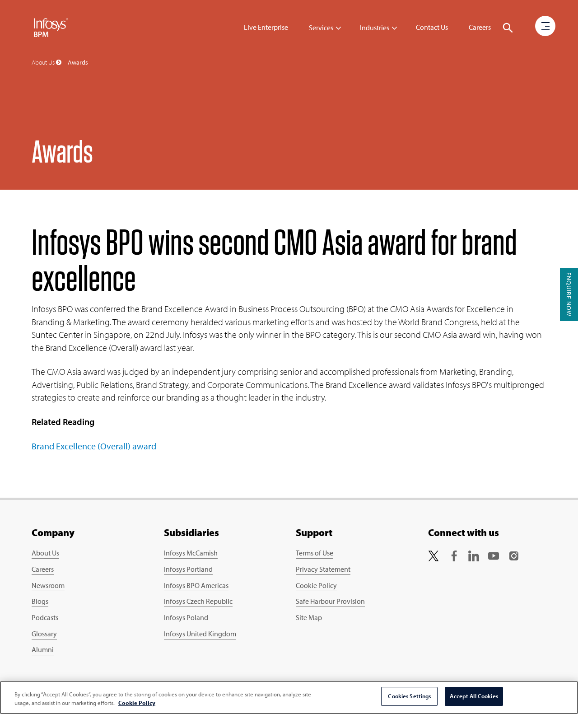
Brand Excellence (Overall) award (94, 446)
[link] (433, 555)
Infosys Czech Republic (198, 601)
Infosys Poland (186, 617)
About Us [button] (44, 62)
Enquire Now (569, 294)
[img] (51, 27)
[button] (508, 28)
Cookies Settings (409, 696)
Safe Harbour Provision (330, 601)
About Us (45, 552)
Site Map (309, 617)
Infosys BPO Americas (196, 585)
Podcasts (45, 617)
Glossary (44, 633)
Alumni (43, 649)
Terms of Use (314, 552)
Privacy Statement (323, 569)
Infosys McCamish (191, 552)
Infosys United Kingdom (200, 633)
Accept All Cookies (474, 696)
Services (321, 27)
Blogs (40, 601)
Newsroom (48, 585)
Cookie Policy (316, 585)
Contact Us (432, 27)
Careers (480, 27)
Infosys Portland (188, 569)
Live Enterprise (266, 27)
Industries (374, 27)
